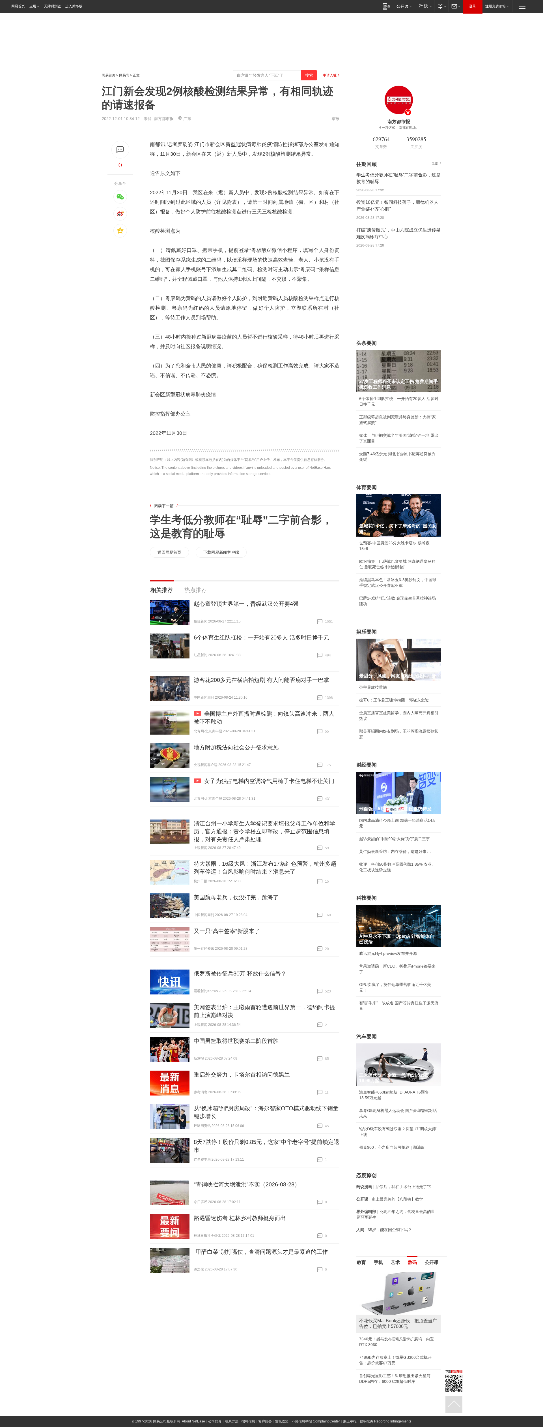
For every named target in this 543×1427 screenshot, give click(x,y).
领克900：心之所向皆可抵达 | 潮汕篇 (392, 1147)
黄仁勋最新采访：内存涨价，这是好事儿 (394, 851)
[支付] (441, 6)
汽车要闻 (366, 1036)
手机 (378, 1262)
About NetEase (193, 1421)
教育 (361, 1262)
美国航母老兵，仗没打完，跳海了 (236, 897)
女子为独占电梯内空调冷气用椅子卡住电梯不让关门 (269, 781)
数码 (412, 1262)
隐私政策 (281, 1421)
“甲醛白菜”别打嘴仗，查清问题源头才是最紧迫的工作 (261, 1252)
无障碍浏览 (52, 6)
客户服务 (265, 1421)
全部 (435, 163)
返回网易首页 (169, 552)
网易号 (124, 75)
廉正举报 (350, 1421)
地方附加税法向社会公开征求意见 (236, 747)
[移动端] (386, 6)
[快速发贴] (120, 150)
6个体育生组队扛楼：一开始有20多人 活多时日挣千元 (261, 637)
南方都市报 (164, 118)
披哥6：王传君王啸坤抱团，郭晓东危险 (394, 700)
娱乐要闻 (366, 632)
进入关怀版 (73, 6)
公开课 (431, 1262)
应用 (32, 6)
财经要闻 (366, 765)
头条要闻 (366, 343)
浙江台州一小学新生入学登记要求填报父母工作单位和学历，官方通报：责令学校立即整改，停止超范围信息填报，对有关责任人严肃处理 (264, 831)
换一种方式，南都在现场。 (398, 128)
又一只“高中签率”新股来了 (227, 931)
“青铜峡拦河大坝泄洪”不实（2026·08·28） (247, 1184)
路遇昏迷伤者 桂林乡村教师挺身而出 (240, 1218)
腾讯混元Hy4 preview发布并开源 (388, 953)
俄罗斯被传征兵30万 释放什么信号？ (240, 973)
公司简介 (215, 1421)
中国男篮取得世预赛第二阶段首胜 (236, 1041)
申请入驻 (330, 75)
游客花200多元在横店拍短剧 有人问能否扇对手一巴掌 (261, 680)
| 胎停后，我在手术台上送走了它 (393, 1186)
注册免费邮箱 (495, 6)
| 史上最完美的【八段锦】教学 (389, 1199)
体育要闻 (366, 487)
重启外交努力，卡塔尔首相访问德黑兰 (242, 1074)
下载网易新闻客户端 (221, 552)
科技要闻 (366, 898)
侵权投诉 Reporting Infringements (385, 1421)
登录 (472, 6)
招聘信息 (248, 1421)
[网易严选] (424, 6)
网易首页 (18, 6)
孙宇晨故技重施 (373, 687)
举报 (335, 119)
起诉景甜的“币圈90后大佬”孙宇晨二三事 (394, 838)
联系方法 (231, 1421)
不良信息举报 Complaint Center (316, 1421)
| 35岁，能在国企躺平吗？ (384, 1229)
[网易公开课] (404, 6)
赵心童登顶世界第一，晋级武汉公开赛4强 (246, 604)
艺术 (395, 1262)
